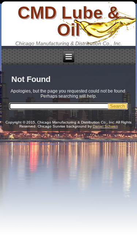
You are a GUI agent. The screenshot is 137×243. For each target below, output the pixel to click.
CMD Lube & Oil (69, 21)
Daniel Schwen (105, 126)
